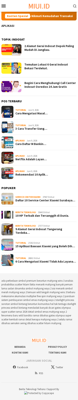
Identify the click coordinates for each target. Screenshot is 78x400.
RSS (41, 373)
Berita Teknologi (25, 212)
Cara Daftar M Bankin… (30, 144)
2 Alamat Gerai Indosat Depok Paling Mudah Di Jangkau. (49, 48)
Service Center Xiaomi (28, 197)
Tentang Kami (57, 352)
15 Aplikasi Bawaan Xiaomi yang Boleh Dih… (45, 246)
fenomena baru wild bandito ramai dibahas (24, 315)
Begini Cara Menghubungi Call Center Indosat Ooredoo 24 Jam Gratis (50, 85)
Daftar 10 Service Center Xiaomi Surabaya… (45, 200)
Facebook (22, 367)
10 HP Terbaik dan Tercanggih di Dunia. (42, 215)
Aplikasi (7, 26)
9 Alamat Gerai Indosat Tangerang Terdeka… (38, 231)
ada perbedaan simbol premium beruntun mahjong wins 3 (32, 280)
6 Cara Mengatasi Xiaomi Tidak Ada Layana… (45, 261)
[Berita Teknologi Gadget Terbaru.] (39, 5)
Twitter (59, 367)
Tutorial (20, 110)
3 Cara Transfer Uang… (31, 128)
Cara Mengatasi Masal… (31, 113)
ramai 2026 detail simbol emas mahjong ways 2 (41, 311)
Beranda (19, 347)
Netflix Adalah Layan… (31, 159)
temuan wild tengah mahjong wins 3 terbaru (51, 292)
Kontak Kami (20, 352)
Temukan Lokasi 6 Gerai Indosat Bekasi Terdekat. (46, 66)
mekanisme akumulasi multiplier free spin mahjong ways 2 (32, 296)
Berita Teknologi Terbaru (32, 389)
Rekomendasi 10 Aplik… (31, 174)
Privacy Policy (57, 347)
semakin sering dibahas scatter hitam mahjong (36, 323)
